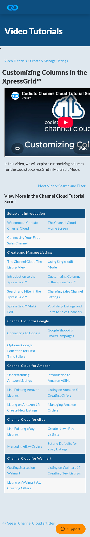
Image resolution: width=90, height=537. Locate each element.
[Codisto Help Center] (14, 8)
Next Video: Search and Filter (62, 186)
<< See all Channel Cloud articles (28, 523)
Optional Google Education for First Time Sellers (21, 350)
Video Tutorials (15, 61)
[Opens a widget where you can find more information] (70, 529)
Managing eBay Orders (24, 446)
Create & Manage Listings (49, 61)
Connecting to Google (23, 333)
